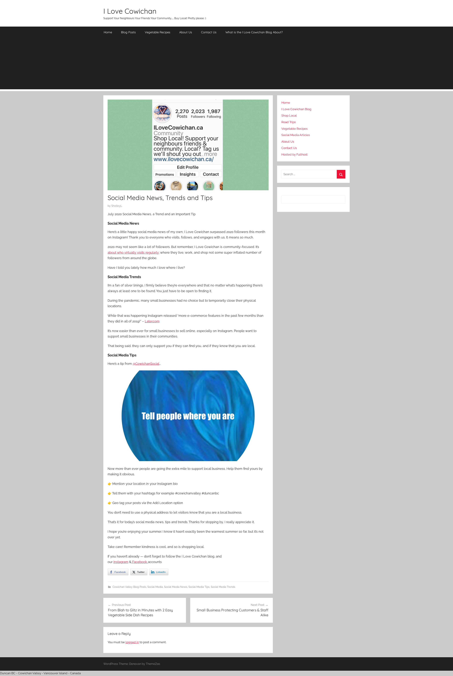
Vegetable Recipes (157, 32)
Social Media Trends (223, 586)
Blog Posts (128, 32)
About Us (185, 32)
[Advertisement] (226, 64)
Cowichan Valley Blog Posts (129, 586)
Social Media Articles (295, 135)
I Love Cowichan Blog (296, 109)
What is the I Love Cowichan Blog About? (254, 32)
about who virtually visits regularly (133, 252)
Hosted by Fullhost (294, 154)
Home (108, 32)
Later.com (152, 321)
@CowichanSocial (146, 363)
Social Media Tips (199, 586)
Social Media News (175, 586)
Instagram (120, 562)
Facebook (139, 562)
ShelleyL (116, 205)
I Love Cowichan (129, 11)
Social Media (155, 586)
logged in (132, 642)
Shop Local (289, 115)
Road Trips (288, 122)
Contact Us (208, 32)
